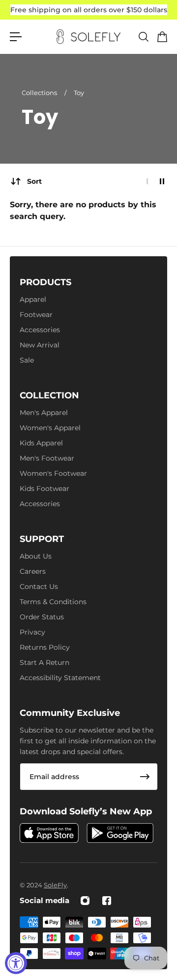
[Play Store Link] (120, 833)
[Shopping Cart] (161, 37)
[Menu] (16, 36)
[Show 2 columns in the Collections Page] (162, 181)
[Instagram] (85, 900)
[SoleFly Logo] (88, 36)
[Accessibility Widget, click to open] (16, 963)
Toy (79, 93)
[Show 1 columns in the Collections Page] (147, 181)
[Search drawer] (143, 37)
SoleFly (55, 885)
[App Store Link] (49, 833)
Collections (40, 93)
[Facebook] (107, 900)
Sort (34, 181)
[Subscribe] (145, 776)
